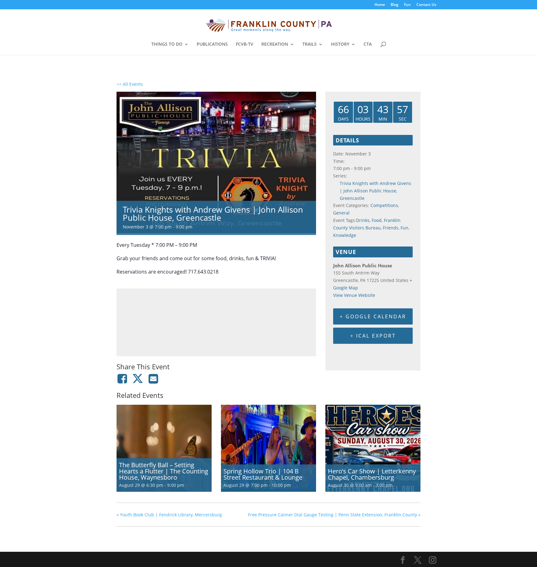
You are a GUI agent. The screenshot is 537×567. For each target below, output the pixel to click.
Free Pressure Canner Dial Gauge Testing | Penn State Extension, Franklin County (334, 515)
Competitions (384, 205)
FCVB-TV (244, 44)
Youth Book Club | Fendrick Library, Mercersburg (169, 515)
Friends (390, 228)
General (341, 213)
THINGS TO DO (166, 44)
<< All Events (130, 84)
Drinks (362, 220)
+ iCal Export (373, 335)
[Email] (153, 378)
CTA (368, 44)
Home (379, 5)
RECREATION (274, 44)
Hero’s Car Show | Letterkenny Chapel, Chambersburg (372, 474)
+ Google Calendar (373, 316)
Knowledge (344, 235)
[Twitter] (137, 378)
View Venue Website (354, 295)
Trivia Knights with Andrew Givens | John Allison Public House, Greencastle (375, 190)
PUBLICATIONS (212, 44)
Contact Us (426, 5)
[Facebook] (123, 378)
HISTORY (340, 44)
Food (377, 220)
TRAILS (309, 44)
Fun (407, 5)
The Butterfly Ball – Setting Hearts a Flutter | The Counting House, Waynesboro (163, 471)
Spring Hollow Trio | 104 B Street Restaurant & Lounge (262, 474)
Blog (394, 5)
